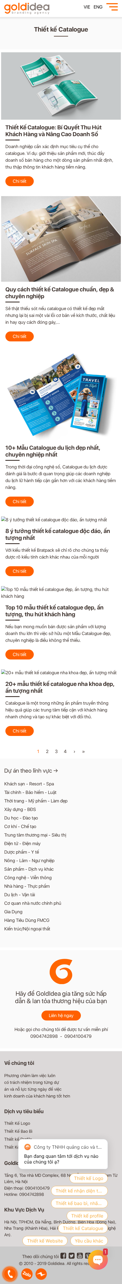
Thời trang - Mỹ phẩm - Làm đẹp (36, 801)
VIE (87, 7)
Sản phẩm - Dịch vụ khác (29, 869)
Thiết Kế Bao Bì (18, 1131)
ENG (98, 7)
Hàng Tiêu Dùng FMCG (26, 920)
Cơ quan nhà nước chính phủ (32, 903)
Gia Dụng (13, 911)
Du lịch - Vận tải (19, 894)
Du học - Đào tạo (21, 818)
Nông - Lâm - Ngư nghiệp (29, 860)
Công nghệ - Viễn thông (28, 877)
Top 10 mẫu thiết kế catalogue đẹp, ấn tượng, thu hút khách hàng (54, 611)
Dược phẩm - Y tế (21, 852)
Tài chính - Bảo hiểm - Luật (30, 792)
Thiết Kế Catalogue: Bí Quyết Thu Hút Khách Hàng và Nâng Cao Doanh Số (53, 131)
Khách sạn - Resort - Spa (29, 784)
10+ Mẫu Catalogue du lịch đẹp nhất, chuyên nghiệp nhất (52, 451)
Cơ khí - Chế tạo (20, 826)
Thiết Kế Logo (17, 1123)
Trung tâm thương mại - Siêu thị (35, 835)
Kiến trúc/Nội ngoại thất (27, 929)
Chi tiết (19, 181)
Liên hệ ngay (61, 1015)
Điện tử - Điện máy (22, 843)
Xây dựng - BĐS (20, 809)
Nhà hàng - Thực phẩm (27, 886)
